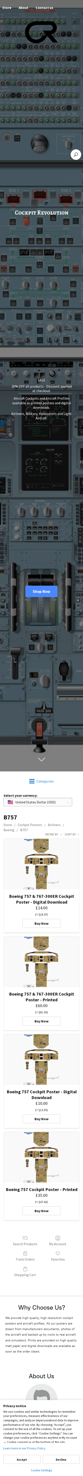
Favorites (58, 1259)
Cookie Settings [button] (41, 1470)
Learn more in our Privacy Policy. (24, 1448)
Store (8, 825)
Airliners (54, 825)
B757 (24, 830)
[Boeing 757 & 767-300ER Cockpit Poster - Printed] (41, 961)
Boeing (9, 830)
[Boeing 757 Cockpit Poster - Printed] (41, 1157)
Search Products (25, 1244)
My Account (57, 1244)
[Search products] (76, 154)
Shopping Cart (25, 1275)
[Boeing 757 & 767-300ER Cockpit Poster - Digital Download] (41, 864)
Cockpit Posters (30, 825)
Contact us (44, 7)
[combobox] (38, 802)
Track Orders (25, 1259)
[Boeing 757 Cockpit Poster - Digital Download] (41, 1059)
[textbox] (32, 802)
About (23, 7)
